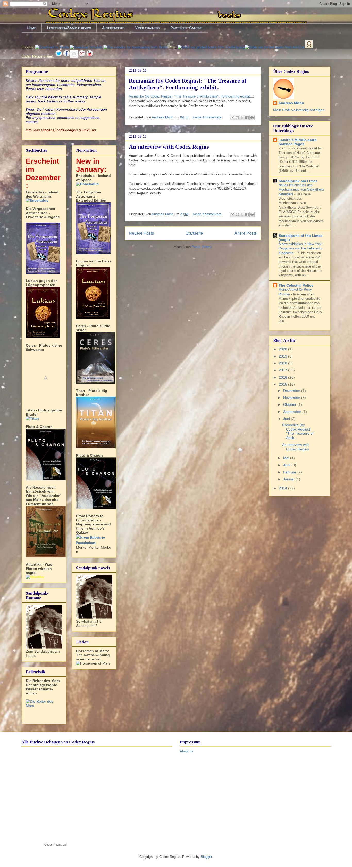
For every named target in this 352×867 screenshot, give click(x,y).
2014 (283, 488)
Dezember (292, 390)
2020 (283, 349)
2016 (283, 377)
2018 (283, 363)
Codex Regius (53, 844)
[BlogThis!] (237, 117)
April (287, 465)
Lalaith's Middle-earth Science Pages (298, 142)
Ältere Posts (245, 233)
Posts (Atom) (202, 247)
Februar (290, 472)
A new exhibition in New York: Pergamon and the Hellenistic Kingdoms (301, 248)
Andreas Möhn (291, 103)
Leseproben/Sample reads (69, 27)
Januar (289, 479)
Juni (287, 419)
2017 (283, 370)
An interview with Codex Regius (169, 146)
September (292, 412)
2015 (283, 384)
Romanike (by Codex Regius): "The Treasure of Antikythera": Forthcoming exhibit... (187, 84)
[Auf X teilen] (242, 117)
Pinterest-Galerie (186, 27)
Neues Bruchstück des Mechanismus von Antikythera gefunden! (301, 189)
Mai (286, 458)
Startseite (194, 233)
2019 (283, 356)
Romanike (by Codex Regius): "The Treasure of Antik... (298, 431)
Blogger (206, 857)
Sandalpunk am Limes (298, 181)
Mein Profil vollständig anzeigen (299, 110)
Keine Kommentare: (208, 117)
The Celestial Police (296, 285)
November (292, 397)
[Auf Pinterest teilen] (252, 117)
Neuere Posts (141, 233)
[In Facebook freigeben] (247, 117)
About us (186, 751)
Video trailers (147, 27)
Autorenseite (113, 27)
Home (31, 27)
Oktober (290, 404)
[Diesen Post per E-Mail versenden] (232, 117)
